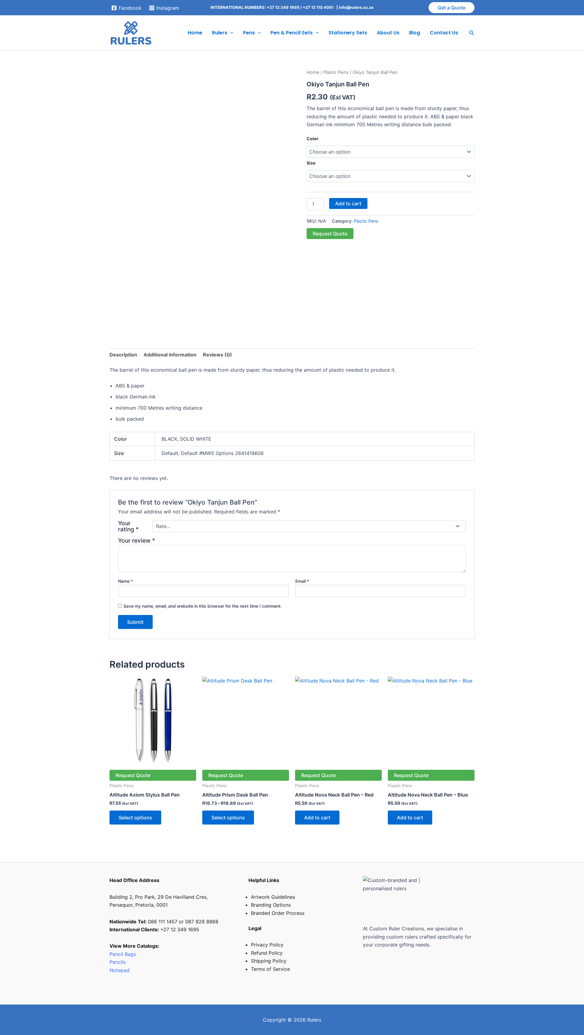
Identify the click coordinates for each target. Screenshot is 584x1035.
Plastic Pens (336, 72)
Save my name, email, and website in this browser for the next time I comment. (202, 606)
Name (125, 581)
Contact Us (444, 32)
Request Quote (330, 234)
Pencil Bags (122, 954)
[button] (451, 7)
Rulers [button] (219, 32)
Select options (135, 817)
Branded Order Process (277, 913)
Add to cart (348, 203)
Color (312, 138)
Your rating (128, 526)
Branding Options (271, 905)
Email (302, 581)
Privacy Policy (267, 945)
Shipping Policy (269, 961)
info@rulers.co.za (356, 7)
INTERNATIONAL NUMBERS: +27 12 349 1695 (254, 7)
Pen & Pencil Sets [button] (291, 32)
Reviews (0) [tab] (217, 355)
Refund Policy (267, 953)
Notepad (119, 970)
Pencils (118, 962)
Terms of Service (270, 969)
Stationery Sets (347, 32)
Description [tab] (123, 355)
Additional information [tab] (170, 355)
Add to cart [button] (317, 817)
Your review (136, 540)
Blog (414, 32)
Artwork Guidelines (273, 897)
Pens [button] (249, 32)
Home (195, 32)
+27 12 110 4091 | (321, 7)
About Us (388, 32)
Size (311, 162)
